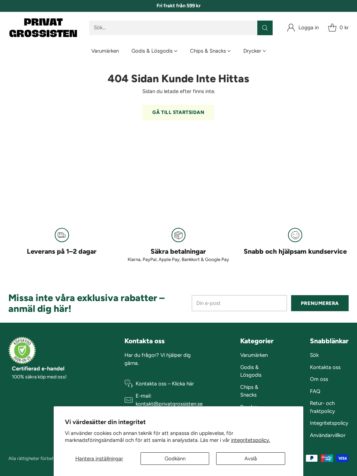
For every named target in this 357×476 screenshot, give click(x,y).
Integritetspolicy (329, 423)
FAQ (315, 391)
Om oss (319, 379)
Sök (314, 355)
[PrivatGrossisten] (43, 27)
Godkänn (175, 458)
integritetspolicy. (250, 440)
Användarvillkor (327, 435)
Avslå (250, 458)
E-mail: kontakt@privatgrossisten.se (169, 400)
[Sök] (265, 28)
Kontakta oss (325, 367)
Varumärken (254, 355)
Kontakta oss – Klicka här (165, 384)
